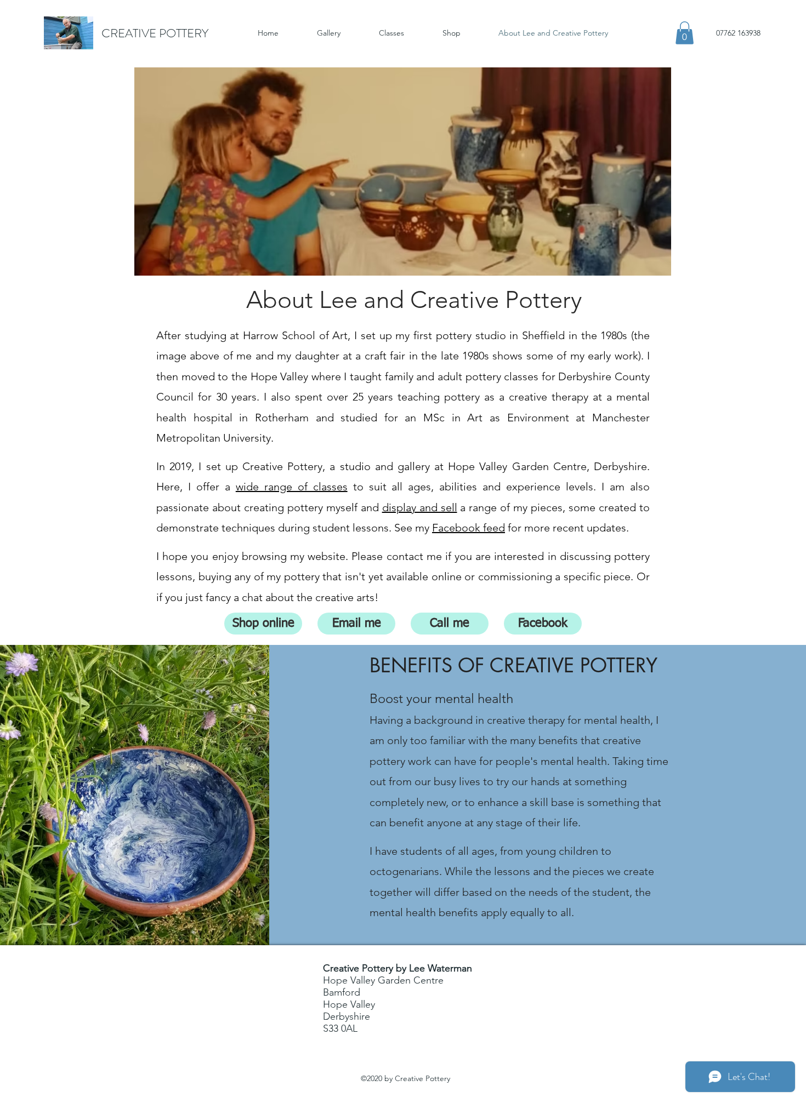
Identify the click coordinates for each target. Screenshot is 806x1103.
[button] (684, 32)
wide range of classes (292, 486)
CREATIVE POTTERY (154, 33)
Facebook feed (468, 527)
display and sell (419, 507)
